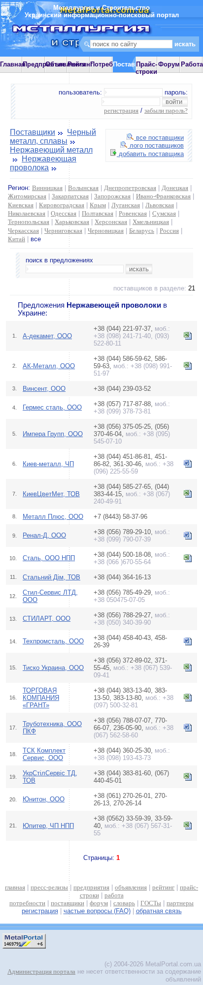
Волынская (83, 187)
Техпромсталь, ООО (53, 641)
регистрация (121, 110)
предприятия (91, 887)
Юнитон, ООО (44, 799)
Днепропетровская (130, 187)
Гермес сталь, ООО (52, 407)
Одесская (63, 213)
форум (99, 903)
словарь (124, 903)
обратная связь (159, 911)
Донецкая (175, 187)
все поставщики (159, 137)
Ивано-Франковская (163, 196)
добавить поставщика (150, 154)
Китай (16, 239)
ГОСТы (150, 903)
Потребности (110, 64)
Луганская (125, 205)
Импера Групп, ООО (53, 434)
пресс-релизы (49, 887)
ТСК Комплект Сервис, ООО (44, 754)
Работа (192, 64)
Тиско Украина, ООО (53, 667)
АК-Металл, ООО (49, 366)
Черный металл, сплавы (53, 136)
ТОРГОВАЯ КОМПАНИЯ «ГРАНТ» (41, 698)
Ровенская (133, 213)
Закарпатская (70, 196)
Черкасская (23, 230)
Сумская (164, 213)
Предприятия (44, 64)
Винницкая (47, 187)
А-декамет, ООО (47, 336)
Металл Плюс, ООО (53, 516)
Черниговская (63, 230)
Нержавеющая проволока (43, 163)
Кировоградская (61, 205)
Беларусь (141, 230)
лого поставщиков (156, 145)
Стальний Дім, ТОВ (51, 577)
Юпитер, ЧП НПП (48, 825)
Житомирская (27, 196)
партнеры (180, 903)
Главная (13, 64)
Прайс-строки (146, 68)
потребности (27, 903)
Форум (169, 64)
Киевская (21, 205)
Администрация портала (41, 971)
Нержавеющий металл (51, 150)
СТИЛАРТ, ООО (46, 618)
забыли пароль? (166, 110)
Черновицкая (106, 230)
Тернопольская (28, 221)
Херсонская (111, 221)
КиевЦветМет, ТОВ (51, 494)
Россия (169, 230)
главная (15, 887)
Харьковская (72, 221)
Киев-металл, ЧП (48, 464)
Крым (98, 205)
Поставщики (32, 132)
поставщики (67, 903)
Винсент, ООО (44, 388)
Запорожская (112, 196)
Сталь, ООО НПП (49, 558)
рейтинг (163, 887)
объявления (131, 887)
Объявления (65, 64)
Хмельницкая (151, 221)
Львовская (159, 205)
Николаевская (26, 213)
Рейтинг (80, 64)
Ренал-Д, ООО (44, 535)
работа (114, 895)
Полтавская (97, 213)
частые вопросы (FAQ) (97, 911)
